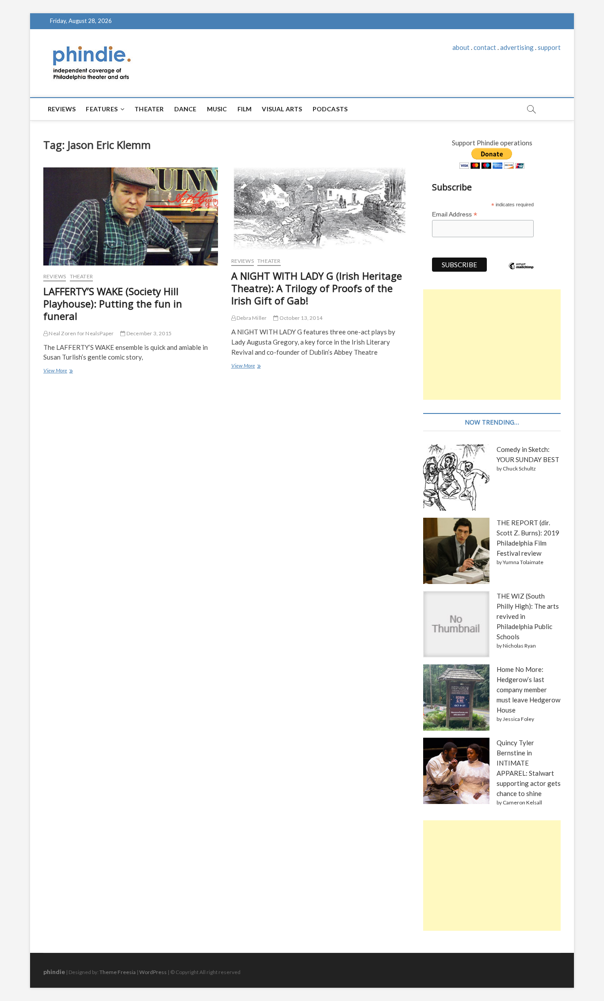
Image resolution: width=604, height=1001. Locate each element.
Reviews (62, 109)
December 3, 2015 (149, 333)
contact (485, 47)
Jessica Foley (518, 719)
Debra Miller (251, 318)
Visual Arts (282, 109)
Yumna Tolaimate (523, 562)
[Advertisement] (492, 344)
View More (57, 371)
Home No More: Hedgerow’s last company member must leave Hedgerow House (528, 689)
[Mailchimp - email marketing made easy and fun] (521, 272)
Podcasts (330, 109)
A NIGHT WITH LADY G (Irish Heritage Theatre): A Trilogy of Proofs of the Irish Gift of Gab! (316, 288)
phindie (54, 971)
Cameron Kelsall (522, 802)
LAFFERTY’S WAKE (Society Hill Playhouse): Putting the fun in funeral (112, 303)
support (549, 47)
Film (244, 109)
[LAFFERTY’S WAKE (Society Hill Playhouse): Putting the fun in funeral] (130, 216)
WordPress (153, 972)
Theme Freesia (117, 972)
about (461, 47)
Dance (185, 109)
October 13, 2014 (300, 318)
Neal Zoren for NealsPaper (81, 333)
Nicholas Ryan (519, 645)
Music (217, 109)
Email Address (454, 214)
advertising (517, 47)
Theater (149, 109)
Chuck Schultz (519, 468)
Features (102, 109)
